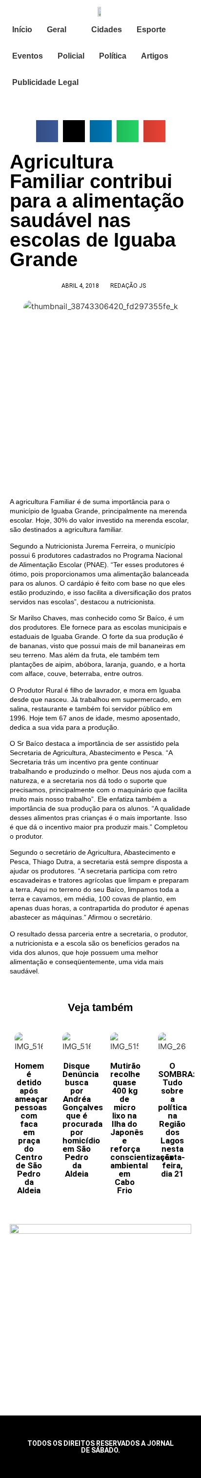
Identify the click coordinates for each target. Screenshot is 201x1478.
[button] (47, 131)
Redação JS (128, 285)
